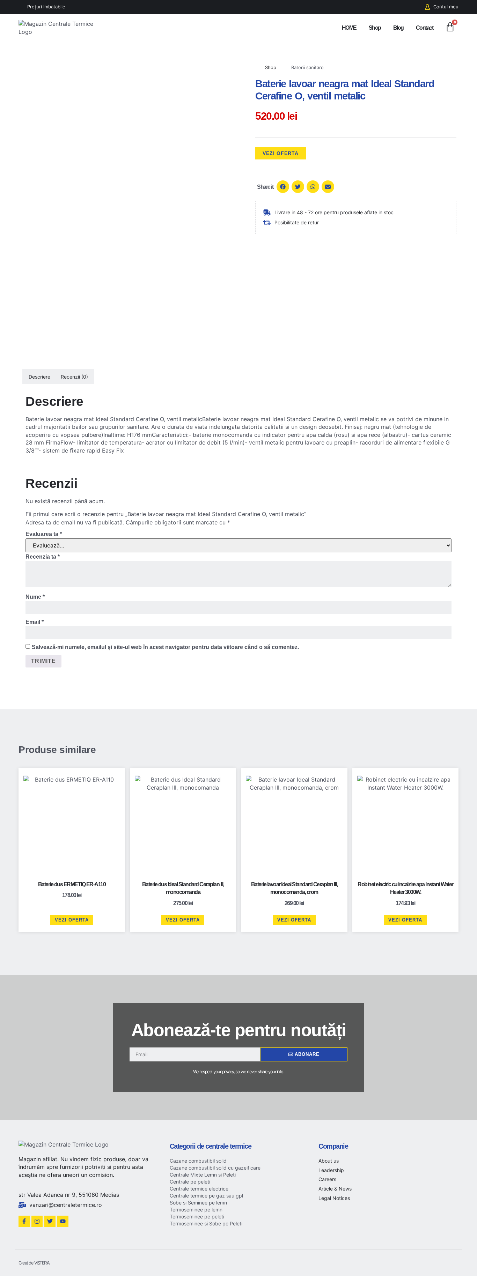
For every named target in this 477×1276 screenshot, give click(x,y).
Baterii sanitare (307, 67)
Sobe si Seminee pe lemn (198, 1203)
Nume (35, 597)
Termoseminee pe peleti (197, 1216)
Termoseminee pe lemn (196, 1209)
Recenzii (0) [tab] (74, 377)
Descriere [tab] (39, 377)
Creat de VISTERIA (34, 1263)
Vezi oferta (281, 153)
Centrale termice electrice (199, 1189)
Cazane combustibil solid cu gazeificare (215, 1168)
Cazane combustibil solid (198, 1161)
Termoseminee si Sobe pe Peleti (206, 1223)
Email (34, 622)
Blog (398, 28)
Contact (424, 28)
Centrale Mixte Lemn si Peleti (203, 1175)
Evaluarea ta (43, 534)
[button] (283, 186)
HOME (349, 28)
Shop (375, 28)
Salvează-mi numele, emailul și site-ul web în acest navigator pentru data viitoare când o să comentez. (165, 647)
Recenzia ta (42, 557)
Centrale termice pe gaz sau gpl (206, 1196)
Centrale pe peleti (190, 1182)
